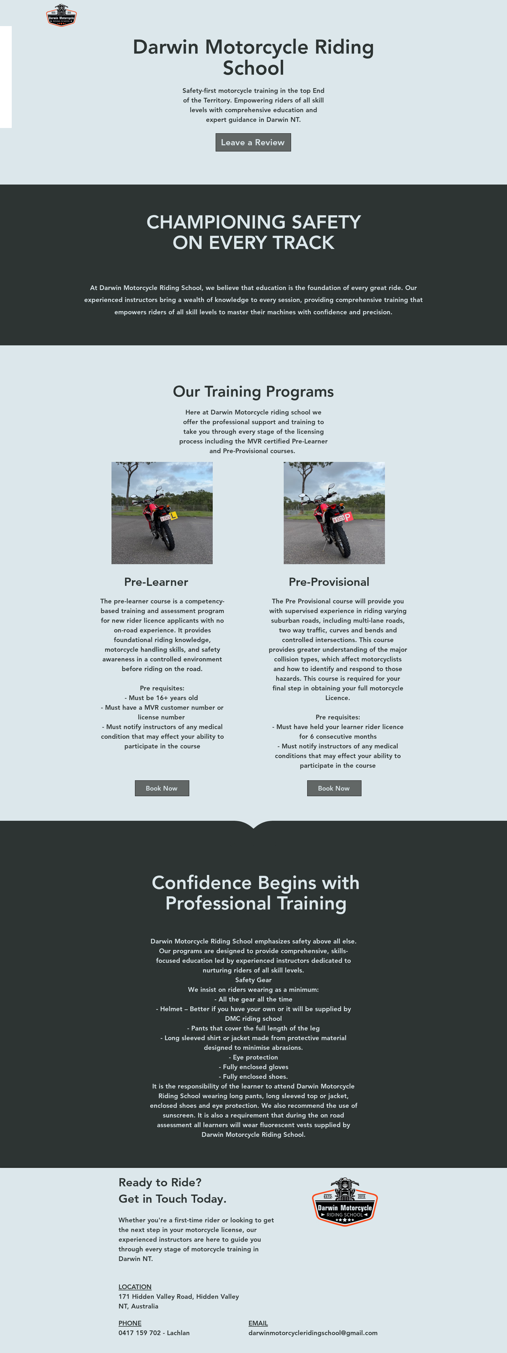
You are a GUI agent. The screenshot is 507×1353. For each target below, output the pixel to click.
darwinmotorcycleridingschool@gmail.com (313, 1333)
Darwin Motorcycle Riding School (253, 57)
